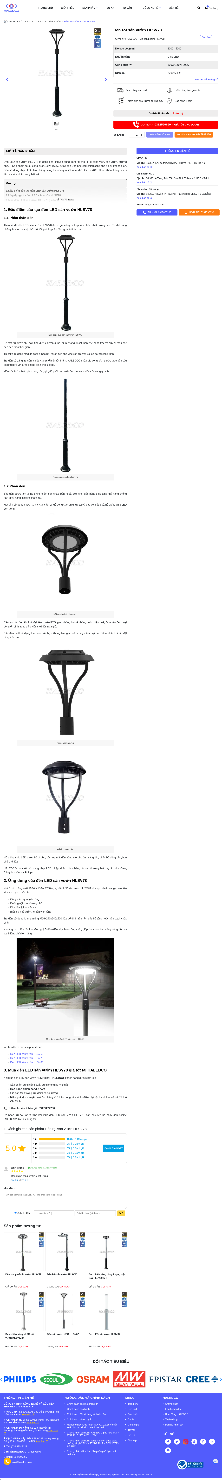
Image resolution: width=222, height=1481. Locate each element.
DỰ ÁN (110, 8)
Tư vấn (131, 1429)
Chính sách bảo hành (78, 1409)
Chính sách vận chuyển (79, 1419)
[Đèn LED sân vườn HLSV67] (107, 1330)
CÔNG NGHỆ (150, 8)
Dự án (131, 1419)
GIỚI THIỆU (67, 8)
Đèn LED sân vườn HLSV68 (26, 1054)
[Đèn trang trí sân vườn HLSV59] (24, 1270)
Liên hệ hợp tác (173, 1409)
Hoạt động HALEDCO (177, 1414)
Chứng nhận (171, 1403)
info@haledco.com (154, 204)
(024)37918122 (19, 1446)
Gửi (121, 1213)
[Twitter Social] (177, 1442)
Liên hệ (131, 1435)
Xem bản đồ (28, 1414)
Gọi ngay (23, 1287)
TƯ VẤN (127, 8)
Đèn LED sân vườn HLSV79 (26, 1058)
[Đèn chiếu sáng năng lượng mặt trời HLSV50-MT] (107, 1270)
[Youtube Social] (168, 1450)
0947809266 (20, 1456)
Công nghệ (133, 1424)
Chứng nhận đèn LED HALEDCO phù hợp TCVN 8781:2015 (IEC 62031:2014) (93, 1434)
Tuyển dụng (171, 1419)
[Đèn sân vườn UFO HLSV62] (65, 1330)
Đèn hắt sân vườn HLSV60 (62, 1274)
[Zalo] (215, 1461)
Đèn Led (132, 1409)
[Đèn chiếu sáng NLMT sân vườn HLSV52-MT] (24, 1330)
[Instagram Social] (186, 1442)
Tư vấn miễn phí (194, 134)
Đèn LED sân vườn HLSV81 (26, 1062)
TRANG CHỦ (45, 8)
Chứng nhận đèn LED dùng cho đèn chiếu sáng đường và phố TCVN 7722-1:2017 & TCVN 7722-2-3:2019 (93, 1443)
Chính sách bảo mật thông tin (82, 1403)
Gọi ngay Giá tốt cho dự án (170, 124)
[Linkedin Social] (212, 1442)
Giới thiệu (133, 1414)
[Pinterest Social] (203, 1442)
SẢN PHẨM (89, 8)
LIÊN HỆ (173, 8)
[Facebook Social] (168, 1442)
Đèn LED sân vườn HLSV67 (104, 1334)
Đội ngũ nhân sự (174, 1424)
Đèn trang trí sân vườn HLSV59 (23, 1274)
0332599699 (34, 1451)
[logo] (11, 8)
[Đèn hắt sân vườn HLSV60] (65, 1270)
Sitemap (132, 1440)
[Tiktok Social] (194, 1442)
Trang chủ (133, 1403)
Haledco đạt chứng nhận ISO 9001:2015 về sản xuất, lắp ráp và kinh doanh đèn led (92, 1426)
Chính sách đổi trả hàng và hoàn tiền (86, 1414)
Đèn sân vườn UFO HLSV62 (63, 1334)
